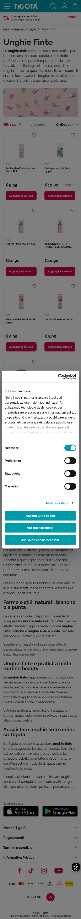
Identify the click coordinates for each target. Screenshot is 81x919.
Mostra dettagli (57, 503)
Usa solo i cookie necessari (40, 539)
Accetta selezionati (40, 527)
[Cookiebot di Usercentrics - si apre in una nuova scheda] (58, 376)
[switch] (70, 460)
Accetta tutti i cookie (40, 515)
